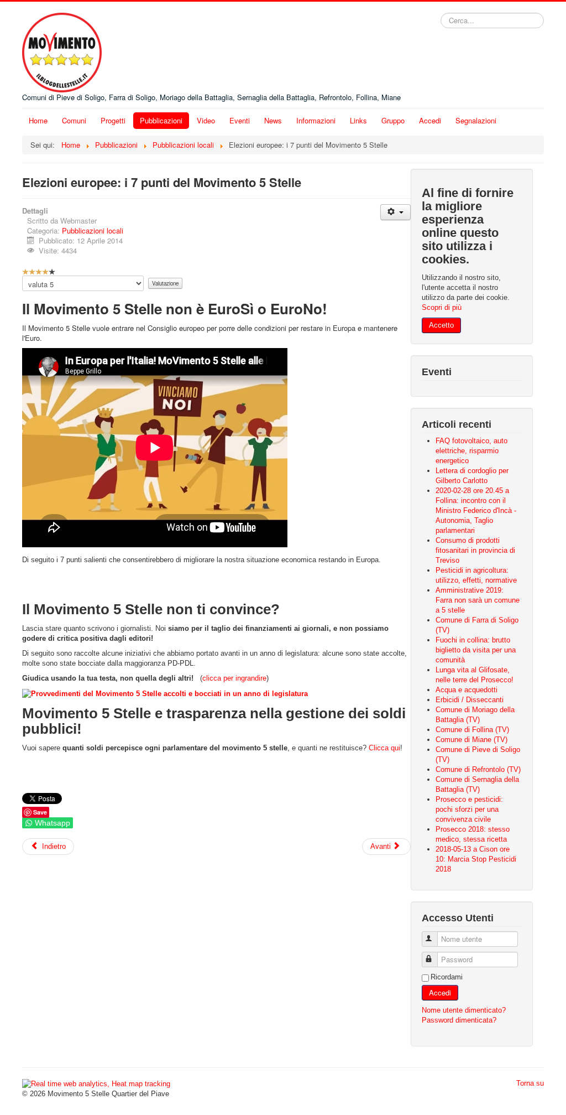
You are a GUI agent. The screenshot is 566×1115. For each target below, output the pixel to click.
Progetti (113, 120)
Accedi (430, 120)
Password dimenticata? (459, 1020)
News (273, 120)
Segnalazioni (475, 120)
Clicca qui (384, 748)
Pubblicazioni (161, 120)
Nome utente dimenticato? (464, 1010)
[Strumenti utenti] (395, 212)
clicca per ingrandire (234, 678)
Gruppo (393, 120)
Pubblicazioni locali (92, 230)
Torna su (530, 1083)
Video (206, 120)
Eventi (239, 120)
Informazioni (316, 120)
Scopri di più (442, 307)
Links (358, 120)
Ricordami (447, 977)
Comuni (74, 120)
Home (38, 120)
